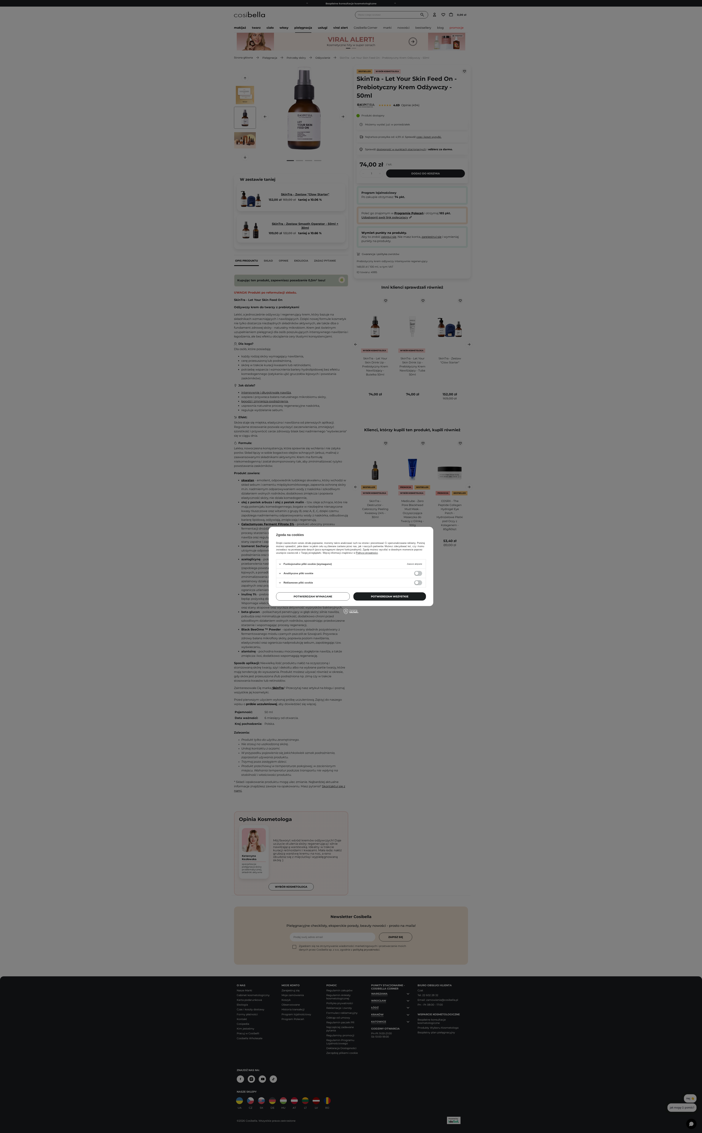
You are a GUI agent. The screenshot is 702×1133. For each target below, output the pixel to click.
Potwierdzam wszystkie (389, 596)
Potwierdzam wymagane (313, 596)
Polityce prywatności (367, 553)
